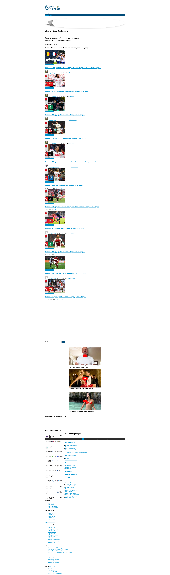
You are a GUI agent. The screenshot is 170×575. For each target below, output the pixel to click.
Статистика (68, 471)
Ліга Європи (51, 504)
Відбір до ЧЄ (51, 517)
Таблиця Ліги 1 (51, 536)
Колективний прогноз (71, 460)
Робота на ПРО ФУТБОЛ (54, 571)
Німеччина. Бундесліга (71, 490)
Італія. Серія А (68, 488)
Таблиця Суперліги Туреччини (56, 541)
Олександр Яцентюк (54, 167)
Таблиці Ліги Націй (53, 563)
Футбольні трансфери (70, 448)
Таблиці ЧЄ (51, 561)
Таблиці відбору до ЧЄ (53, 562)
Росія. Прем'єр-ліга (70, 497)
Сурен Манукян (53, 233)
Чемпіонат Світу (52, 513)
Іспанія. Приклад (69, 487)
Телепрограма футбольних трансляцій (76, 452)
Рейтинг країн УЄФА (70, 465)
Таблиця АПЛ (51, 530)
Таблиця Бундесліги (53, 535)
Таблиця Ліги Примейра (54, 539)
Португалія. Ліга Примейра (72, 494)
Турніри (67, 477)
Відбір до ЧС (51, 514)
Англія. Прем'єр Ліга (70, 486)
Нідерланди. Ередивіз (70, 493)
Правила (67, 458)
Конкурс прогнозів (70, 455)
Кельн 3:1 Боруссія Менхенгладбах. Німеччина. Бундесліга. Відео (72, 162)
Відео (46, 64)
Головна (50, 15)
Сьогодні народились (71, 474)
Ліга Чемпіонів (51, 503)
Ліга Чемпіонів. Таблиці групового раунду (58, 548)
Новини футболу (70, 442)
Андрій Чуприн (52, 73)
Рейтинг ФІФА (68, 468)
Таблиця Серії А (52, 533)
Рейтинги (68, 463)
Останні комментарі (70, 450)
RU (48, 12)
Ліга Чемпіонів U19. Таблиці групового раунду (60, 552)
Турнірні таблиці (50, 522)
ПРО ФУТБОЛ (52, 566)
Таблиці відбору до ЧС (53, 559)
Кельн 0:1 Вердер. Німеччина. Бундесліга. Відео (65, 115)
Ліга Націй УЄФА (52, 519)
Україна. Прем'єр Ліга (70, 483)
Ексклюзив (51, 64)
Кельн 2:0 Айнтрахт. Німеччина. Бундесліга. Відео (65, 138)
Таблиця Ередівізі (52, 538)
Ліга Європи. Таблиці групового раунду (58, 549)
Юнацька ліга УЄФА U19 (54, 507)
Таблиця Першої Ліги (53, 529)
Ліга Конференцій (52, 506)
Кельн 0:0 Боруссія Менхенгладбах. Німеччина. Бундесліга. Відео (72, 207)
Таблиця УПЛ (51, 527)
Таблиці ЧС (51, 558)
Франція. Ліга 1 (69, 491)
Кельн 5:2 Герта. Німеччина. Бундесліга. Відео (64, 185)
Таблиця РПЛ (51, 542)
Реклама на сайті (52, 570)
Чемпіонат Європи (52, 516)
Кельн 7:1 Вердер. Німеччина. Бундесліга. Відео (65, 252)
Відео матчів (68, 447)
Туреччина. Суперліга (71, 496)
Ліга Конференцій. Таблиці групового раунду (59, 551)
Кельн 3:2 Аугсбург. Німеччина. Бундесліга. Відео (65, 297)
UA (48, 13)
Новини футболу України (71, 445)
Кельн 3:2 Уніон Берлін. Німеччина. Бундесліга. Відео (67, 91)
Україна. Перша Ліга (70, 484)
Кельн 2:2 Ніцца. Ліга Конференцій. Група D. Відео (66, 273)
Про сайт (50, 569)
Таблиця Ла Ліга (52, 532)
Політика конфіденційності (55, 573)
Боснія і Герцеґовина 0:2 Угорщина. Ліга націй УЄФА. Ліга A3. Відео (73, 68)
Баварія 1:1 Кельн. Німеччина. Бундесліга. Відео (65, 228)
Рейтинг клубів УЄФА (70, 467)
